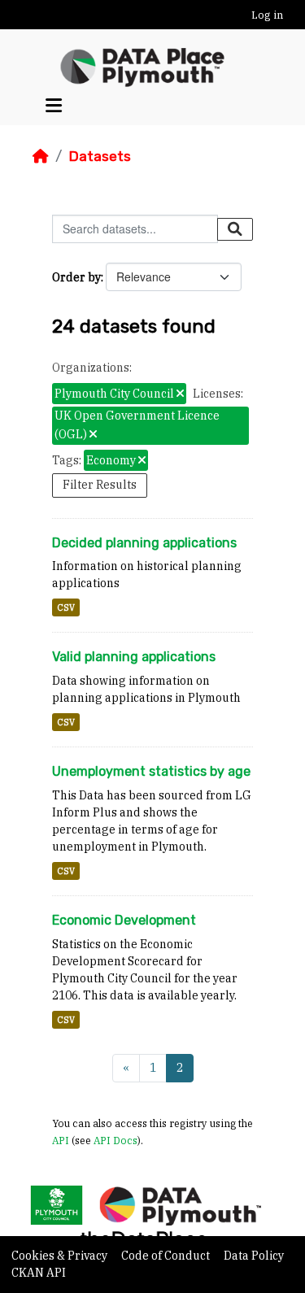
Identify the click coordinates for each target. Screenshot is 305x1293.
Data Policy (254, 1255)
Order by (76, 277)
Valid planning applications (134, 656)
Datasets (99, 156)
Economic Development (124, 920)
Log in (267, 15)
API (60, 1140)
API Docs (115, 1140)
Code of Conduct (166, 1255)
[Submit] (235, 229)
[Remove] (180, 394)
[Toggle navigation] (53, 105)
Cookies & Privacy (60, 1255)
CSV (66, 607)
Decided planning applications (144, 543)
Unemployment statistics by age (151, 771)
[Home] (41, 156)
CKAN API (38, 1272)
